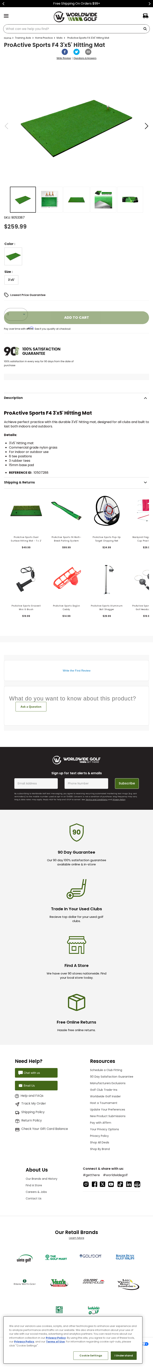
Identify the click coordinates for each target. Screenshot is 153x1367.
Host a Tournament (103, 1103)
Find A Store (34, 1185)
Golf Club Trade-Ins (103, 1090)
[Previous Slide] (3, 3)
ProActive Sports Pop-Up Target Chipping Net (107, 539)
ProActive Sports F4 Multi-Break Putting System (66, 539)
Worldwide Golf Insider (105, 1096)
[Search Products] (146, 28)
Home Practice (44, 37)
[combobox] (76, 28)
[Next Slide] (149, 3)
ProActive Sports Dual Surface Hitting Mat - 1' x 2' (26, 539)
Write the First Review (76, 670)
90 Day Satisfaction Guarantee (111, 1077)
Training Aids (23, 37)
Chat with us (32, 1072)
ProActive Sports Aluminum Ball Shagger (107, 607)
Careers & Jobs (36, 1192)
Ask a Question (31, 706)
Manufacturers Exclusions (108, 1083)
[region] (73, 1340)
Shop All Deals (99, 1142)
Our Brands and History (41, 1179)
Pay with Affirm (100, 1123)
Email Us (29, 1085)
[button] (13, 256)
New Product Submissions (108, 1116)
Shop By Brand (100, 1149)
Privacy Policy (119, 799)
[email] (88, 52)
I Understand (124, 1355)
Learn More (76, 1238)
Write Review (64, 58)
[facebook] (65, 52)
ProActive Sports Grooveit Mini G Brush (26, 607)
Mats (60, 37)
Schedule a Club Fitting (106, 1070)
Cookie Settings (90, 1355)
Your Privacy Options (104, 1129)
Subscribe (127, 783)
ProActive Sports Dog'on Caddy (66, 607)
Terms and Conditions (97, 799)
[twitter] (76, 52)
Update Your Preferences (107, 1110)
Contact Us (33, 1198)
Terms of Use (55, 1341)
